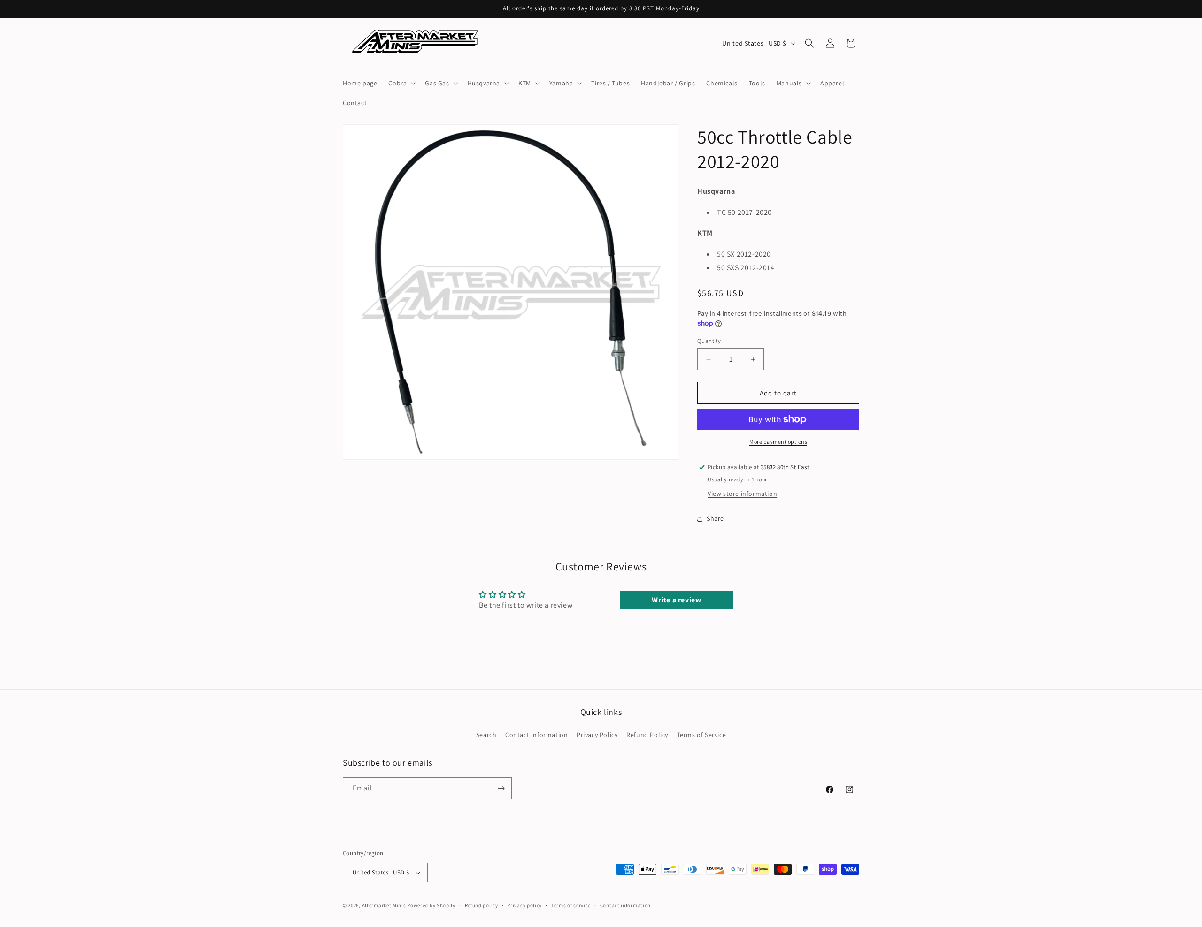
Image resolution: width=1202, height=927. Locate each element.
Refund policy (481, 905)
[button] (401, 83)
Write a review (676, 600)
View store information (742, 493)
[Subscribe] (501, 788)
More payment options (778, 441)
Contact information (625, 905)
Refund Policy (647, 734)
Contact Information (536, 734)
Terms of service (571, 905)
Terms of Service (701, 734)
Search (486, 734)
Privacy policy (524, 905)
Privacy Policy (597, 734)
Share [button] (715, 518)
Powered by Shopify (431, 905)
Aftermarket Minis (384, 905)
